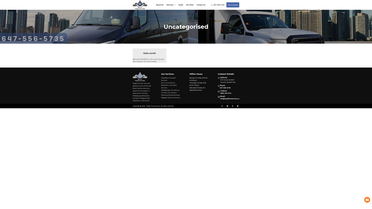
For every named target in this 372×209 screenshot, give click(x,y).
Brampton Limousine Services (169, 86)
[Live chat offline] (367, 200)
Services (169, 5)
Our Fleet (190, 5)
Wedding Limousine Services (168, 79)
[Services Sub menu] (175, 5)
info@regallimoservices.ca (229, 99)
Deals (181, 5)
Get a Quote (233, 5)
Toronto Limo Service (169, 93)
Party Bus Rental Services (170, 95)
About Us (160, 5)
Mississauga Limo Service (170, 90)
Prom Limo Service (168, 83)
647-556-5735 (218, 5)
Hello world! (149, 53)
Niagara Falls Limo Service (170, 98)
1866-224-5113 (225, 93)
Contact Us (200, 5)
